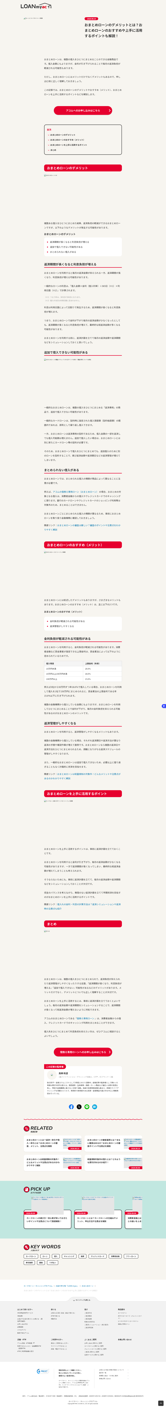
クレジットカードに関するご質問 (95, 1349)
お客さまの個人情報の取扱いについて (111, 1370)
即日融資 (29, 1262)
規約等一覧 (102, 1373)
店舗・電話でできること (59, 1349)
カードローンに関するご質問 (93, 1346)
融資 (82, 1256)
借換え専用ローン (85, 1018)
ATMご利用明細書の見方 (25, 1351)
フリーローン (131, 1256)
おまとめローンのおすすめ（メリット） (67, 139)
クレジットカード (97, 1256)
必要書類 (20, 1327)
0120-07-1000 (50, 1396)
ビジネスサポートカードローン (128, 1321)
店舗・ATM (21, 1339)
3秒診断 (20, 1316)
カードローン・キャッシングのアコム (38, 1286)
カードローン (31, 1256)
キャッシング (69, 1256)
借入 (55, 1256)
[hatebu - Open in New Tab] (94, 1109)
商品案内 (121, 1309)
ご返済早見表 (88, 1327)
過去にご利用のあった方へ (59, 1343)
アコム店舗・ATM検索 (24, 1343)
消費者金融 (115, 1256)
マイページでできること (59, 1346)
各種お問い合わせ (125, 1339)
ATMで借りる (55, 1316)
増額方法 (54, 1319)
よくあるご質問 (90, 1339)
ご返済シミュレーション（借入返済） (96, 1325)
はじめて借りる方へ (25, 1309)
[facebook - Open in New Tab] (71, 1109)
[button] (43, 1372)
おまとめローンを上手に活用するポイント (68, 144)
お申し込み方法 (22, 1324)
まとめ (53, 149)
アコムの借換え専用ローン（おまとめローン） (76, 491)
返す (86, 1309)
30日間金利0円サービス (25, 1313)
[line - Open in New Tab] (86, 1109)
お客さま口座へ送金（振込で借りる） (63, 1313)
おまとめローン (87, 1286)
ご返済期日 (88, 1316)
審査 (41, 1262)
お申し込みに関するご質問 (93, 1343)
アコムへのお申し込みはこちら (83, 110)
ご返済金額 (88, 1319)
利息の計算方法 (89, 1322)
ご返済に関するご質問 (91, 1352)
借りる (53, 1309)
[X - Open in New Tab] (79, 1109)
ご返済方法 (88, 1313)
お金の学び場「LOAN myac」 (67, 1286)
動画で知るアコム (23, 1333)
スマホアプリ (21, 1330)
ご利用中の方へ (57, 1339)
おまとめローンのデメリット (62, 134)
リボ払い (52, 1262)
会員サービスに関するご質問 (93, 1355)
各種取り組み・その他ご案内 (108, 1376)
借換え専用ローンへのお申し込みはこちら (83, 1052)
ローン (45, 1256)
